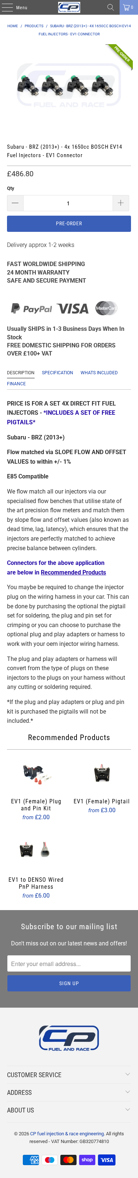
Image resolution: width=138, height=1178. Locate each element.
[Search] (111, 7)
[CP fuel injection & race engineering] (69, 7)
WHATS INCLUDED (99, 372)
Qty (10, 188)
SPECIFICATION (57, 372)
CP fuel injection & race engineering (67, 1133)
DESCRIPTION (21, 372)
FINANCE (16, 383)
